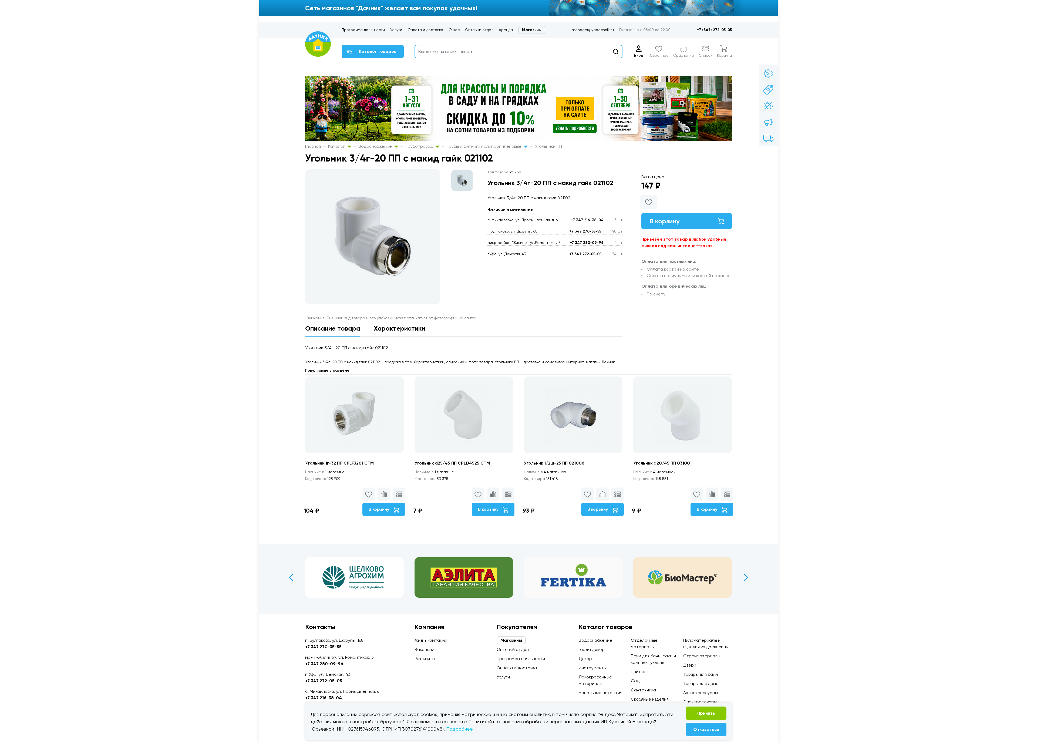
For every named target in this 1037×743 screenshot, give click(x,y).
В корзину (664, 221)
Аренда (506, 30)
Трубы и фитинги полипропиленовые (484, 146)
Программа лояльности (363, 30)
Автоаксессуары (700, 692)
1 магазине (325, 472)
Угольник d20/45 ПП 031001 (662, 463)
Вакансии (424, 649)
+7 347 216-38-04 (587, 220)
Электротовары (700, 701)
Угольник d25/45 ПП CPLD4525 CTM (452, 463)
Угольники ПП (548, 146)
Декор (585, 658)
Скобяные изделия (650, 699)
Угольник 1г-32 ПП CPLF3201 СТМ (339, 463)
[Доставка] (768, 138)
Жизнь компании (431, 640)
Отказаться (706, 729)
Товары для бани (700, 674)
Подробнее (459, 729)
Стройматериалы (701, 655)
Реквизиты (425, 658)
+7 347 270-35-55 (585, 231)
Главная (313, 146)
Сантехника (643, 689)
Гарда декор (592, 649)
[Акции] (768, 73)
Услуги (396, 30)
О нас (454, 30)
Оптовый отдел (479, 30)
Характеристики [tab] (399, 328)
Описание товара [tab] (332, 328)
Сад (635, 680)
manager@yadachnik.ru (593, 30)
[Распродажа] (768, 122)
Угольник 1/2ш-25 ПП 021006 (554, 463)
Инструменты (593, 667)
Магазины (531, 30)
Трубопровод (419, 146)
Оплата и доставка (425, 30)
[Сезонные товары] (768, 106)
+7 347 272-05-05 (585, 254)
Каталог (337, 146)
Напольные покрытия (600, 692)
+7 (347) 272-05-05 (714, 30)
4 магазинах (545, 472)
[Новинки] (768, 90)
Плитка (638, 671)
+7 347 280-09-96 (587, 242)
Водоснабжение (375, 146)
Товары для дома (701, 683)
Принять (706, 713)
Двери (689, 665)
